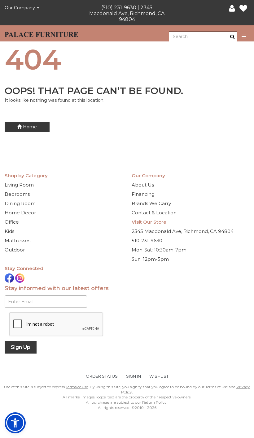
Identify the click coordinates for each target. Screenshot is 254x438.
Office (12, 222)
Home (29, 127)
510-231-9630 (147, 240)
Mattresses (17, 240)
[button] (232, 9)
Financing (143, 194)
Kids (9, 231)
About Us (143, 185)
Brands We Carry (151, 203)
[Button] (244, 37)
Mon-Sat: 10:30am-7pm (159, 250)
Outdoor (15, 250)
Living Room (19, 185)
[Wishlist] (243, 9)
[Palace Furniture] (41, 33)
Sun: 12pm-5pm (150, 259)
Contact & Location (154, 213)
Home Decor (20, 213)
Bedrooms (17, 194)
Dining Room (20, 203)
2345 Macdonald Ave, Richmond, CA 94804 (183, 231)
